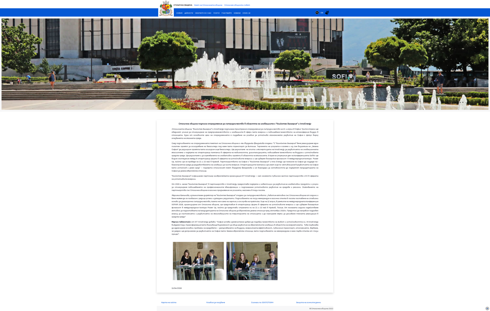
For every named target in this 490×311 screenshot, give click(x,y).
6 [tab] (460, 102)
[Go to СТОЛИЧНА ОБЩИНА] (166, 8)
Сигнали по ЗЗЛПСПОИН (262, 302)
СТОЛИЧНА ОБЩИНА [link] (183, 5)
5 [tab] (457, 102)
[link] (317, 12)
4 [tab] (455, 102)
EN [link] (322, 12)
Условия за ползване (215, 302)
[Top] (487, 308)
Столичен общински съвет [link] (237, 5)
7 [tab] (462, 102)
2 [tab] (450, 102)
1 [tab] (447, 102)
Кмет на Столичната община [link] (208, 5)
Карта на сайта (168, 302)
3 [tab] (452, 102)
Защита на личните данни (308, 302)
